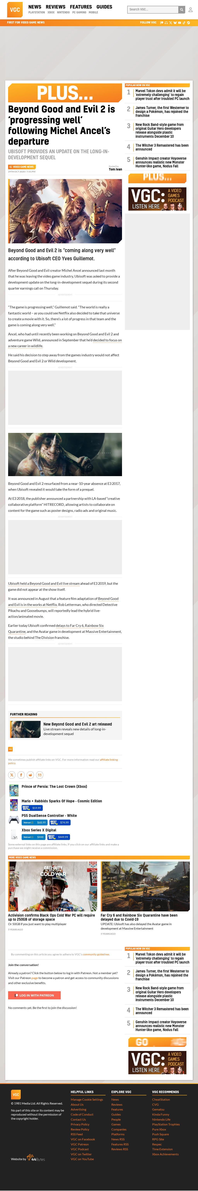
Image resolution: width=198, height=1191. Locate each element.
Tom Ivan (115, 169)
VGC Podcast (80, 1149)
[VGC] (15, 9)
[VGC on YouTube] (179, 22)
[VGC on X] (170, 22)
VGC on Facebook (83, 1139)
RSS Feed (77, 1134)
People (116, 1119)
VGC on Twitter (81, 1154)
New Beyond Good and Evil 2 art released (78, 724)
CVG (155, 1104)
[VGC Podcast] (166, 22)
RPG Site (158, 1139)
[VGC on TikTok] (184, 22)
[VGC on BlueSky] (175, 22)
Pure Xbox (159, 1129)
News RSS (118, 1139)
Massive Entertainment (103, 632)
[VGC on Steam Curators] (188, 22)
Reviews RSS (119, 1149)
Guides (104, 7)
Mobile (93, 12)
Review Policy (80, 1129)
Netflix (64, 313)
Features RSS (120, 1144)
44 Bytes (36, 1158)
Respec (157, 1144)
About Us (77, 1104)
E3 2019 (100, 583)
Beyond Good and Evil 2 (95, 334)
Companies (118, 1129)
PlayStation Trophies (166, 1124)
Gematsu (158, 1109)
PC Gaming (79, 12)
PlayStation (36, 12)
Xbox (51, 12)
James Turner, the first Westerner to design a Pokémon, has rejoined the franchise (162, 112)
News (34, 7)
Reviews (55, 7)
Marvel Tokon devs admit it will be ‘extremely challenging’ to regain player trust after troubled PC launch (162, 95)
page (35, 978)
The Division (44, 638)
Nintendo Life (161, 1119)
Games (116, 1124)
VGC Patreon (80, 1144)
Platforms (118, 1134)
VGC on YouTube (82, 1159)
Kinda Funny (160, 1114)
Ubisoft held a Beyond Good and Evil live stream (44, 583)
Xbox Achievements (165, 1154)
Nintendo (63, 12)
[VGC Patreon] (161, 22)
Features (81, 7)
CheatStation (161, 1099)
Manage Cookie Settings (87, 1099)
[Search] (181, 10)
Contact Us (78, 1119)
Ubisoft (80, 276)
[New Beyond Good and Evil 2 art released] (25, 729)
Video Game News (23, 167)
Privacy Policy (80, 1124)
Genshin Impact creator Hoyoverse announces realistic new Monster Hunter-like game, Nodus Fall (161, 162)
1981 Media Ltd (24, 1103)
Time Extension (162, 1149)
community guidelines (96, 954)
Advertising (78, 1109)
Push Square (160, 1134)
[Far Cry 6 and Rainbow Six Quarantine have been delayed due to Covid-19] (145, 886)
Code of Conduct (82, 1114)
